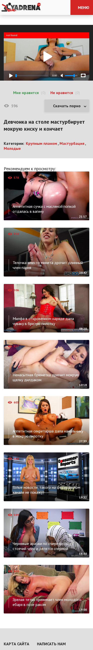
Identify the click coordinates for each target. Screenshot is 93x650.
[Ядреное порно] (21, 7)
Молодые (12, 148)
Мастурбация (72, 143)
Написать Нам (51, 643)
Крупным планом (41, 143)
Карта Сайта (16, 643)
